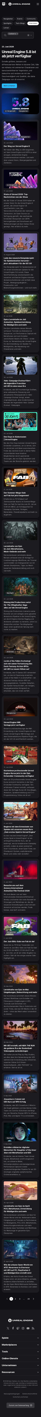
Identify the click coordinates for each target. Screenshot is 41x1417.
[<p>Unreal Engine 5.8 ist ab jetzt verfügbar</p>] (20, 80)
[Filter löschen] (28, 35)
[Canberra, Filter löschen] (17, 34)
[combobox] (16, 37)
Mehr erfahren (9, 86)
